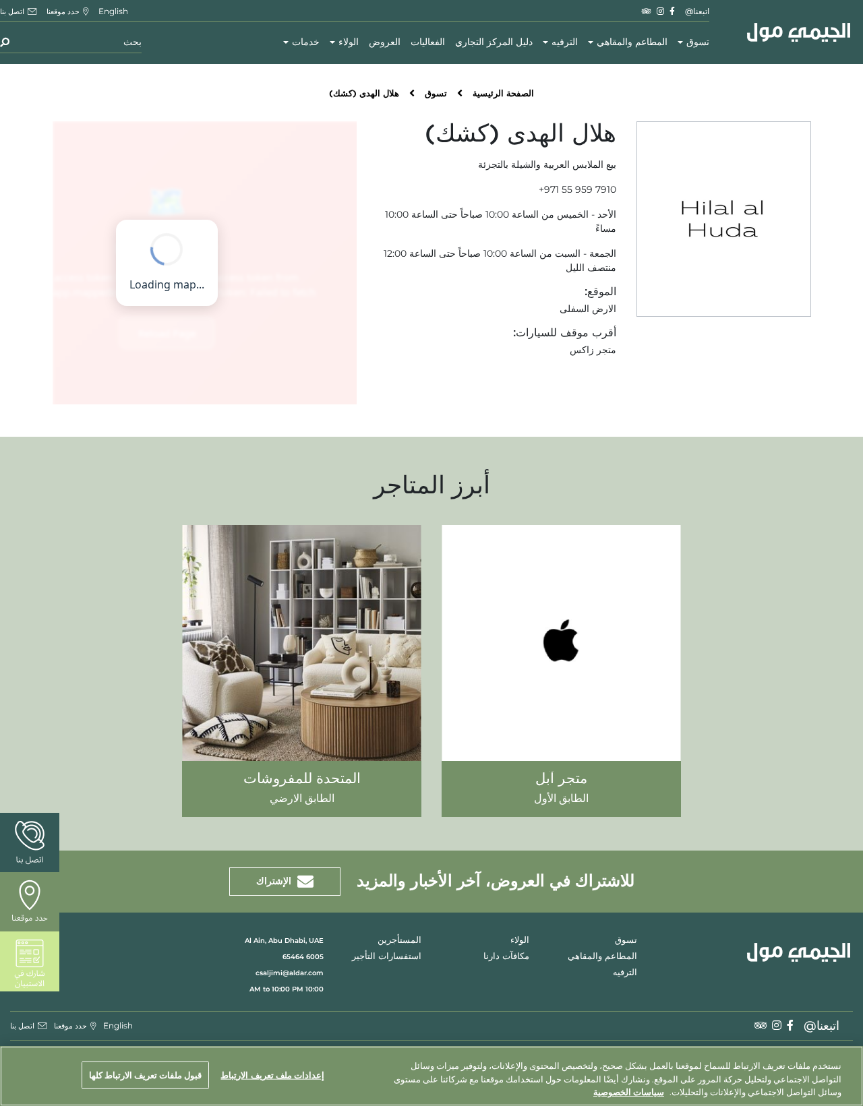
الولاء (348, 42)
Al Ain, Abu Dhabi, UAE (284, 940)
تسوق (697, 42)
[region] (431, 1076)
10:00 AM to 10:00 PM (286, 989)
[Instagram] (660, 11)
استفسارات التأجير (386, 956)
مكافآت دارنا (506, 956)
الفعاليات (428, 42)
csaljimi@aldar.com (290, 973)
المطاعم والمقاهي (632, 42)
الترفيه (565, 42)
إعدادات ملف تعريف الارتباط (272, 1074)
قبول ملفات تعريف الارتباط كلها (145, 1074)
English (113, 11)
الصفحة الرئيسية (503, 94)
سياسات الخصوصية (628, 1091)
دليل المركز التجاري (494, 42)
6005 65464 (303, 956)
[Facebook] (672, 11)
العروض (384, 42)
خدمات (306, 42)
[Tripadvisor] (646, 11)
